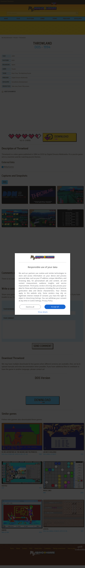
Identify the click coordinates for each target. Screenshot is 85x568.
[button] (43, 312)
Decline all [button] (30, 307)
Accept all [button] (55, 307)
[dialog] (42, 284)
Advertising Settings (33, 298)
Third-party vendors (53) (39, 286)
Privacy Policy (47, 301)
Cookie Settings (35, 301)
